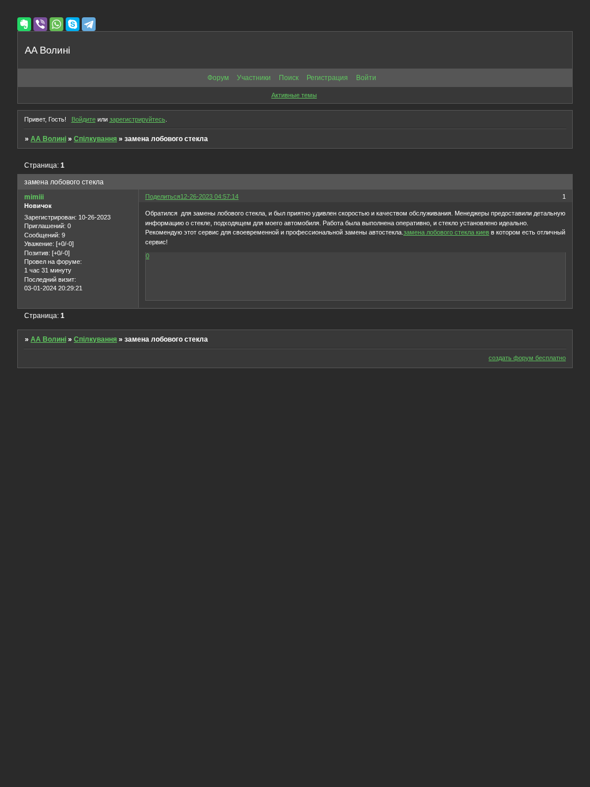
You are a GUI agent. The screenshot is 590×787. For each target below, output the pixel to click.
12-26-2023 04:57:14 (209, 196)
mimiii (34, 197)
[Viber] (40, 24)
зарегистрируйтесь (137, 119)
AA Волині (48, 139)
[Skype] (73, 24)
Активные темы (294, 95)
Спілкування (95, 139)
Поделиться (162, 196)
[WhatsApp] (56, 24)
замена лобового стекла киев (446, 232)
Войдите (83, 119)
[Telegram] (89, 24)
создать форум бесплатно (527, 357)
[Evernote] (24, 24)
